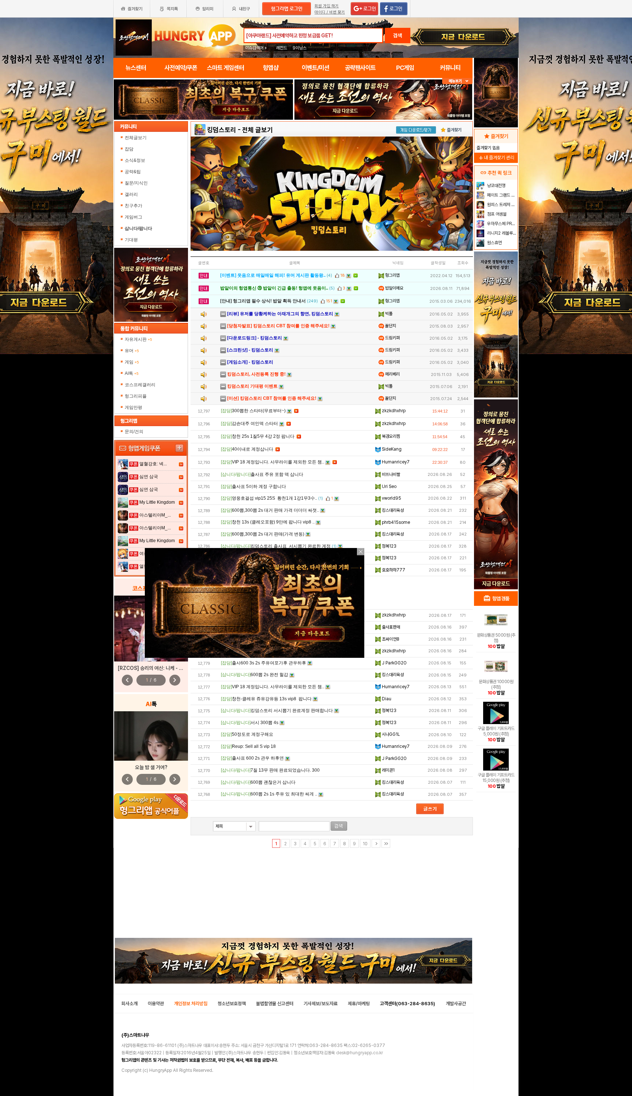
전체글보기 (136, 137)
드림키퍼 (392, 337)
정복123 (388, 546)
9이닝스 (299, 48)
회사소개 (129, 1003)
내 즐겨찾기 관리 (496, 157)
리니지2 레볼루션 (501, 233)
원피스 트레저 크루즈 (501, 204)
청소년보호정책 (232, 1003)
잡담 (129, 149)
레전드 (281, 48)
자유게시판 (138, 339)
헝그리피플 (136, 396)
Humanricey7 (395, 462)
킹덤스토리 (221, 130)
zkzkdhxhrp (393, 410)
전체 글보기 (257, 130)
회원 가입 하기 (327, 6)
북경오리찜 (390, 436)
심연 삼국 (148, 476)
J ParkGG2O (394, 663)
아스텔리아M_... (155, 515)
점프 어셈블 (496, 214)
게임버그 (133, 217)
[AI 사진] (151, 736)
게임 (132, 362)
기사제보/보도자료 (321, 1003)
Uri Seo (388, 486)
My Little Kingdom (157, 502)
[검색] (339, 826)
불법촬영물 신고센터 (274, 1003)
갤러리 (131, 194)
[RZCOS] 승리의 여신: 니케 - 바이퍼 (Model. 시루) (171, 668)
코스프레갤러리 (140, 384)
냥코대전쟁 (495, 185)
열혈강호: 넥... (153, 463)
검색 (397, 35)
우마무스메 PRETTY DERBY (501, 223)
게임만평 (133, 407)
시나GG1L (390, 734)
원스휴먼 (494, 242)
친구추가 (133, 205)
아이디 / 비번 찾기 (330, 12)
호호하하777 (393, 570)
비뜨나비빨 (390, 474)
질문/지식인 (136, 183)
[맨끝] (385, 843)
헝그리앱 (392, 275)
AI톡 (132, 373)
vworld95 (391, 498)
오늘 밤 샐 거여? (151, 767)
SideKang (391, 449)
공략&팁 (133, 171)
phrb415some (395, 522)
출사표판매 (390, 627)
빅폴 (388, 313)
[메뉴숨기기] (457, 81)
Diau (386, 698)
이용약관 (156, 1003)
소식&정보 (135, 160)
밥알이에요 (393, 288)
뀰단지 (390, 325)
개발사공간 (456, 1003)
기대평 (131, 239)
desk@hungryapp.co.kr (359, 1052)
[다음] (376, 843)
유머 (132, 350)
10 (365, 843)
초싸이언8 (390, 639)
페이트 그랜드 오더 (501, 195)
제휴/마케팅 (359, 1003)
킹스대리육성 (392, 510)
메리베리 (392, 374)
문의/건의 (134, 431)
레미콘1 (388, 770)
